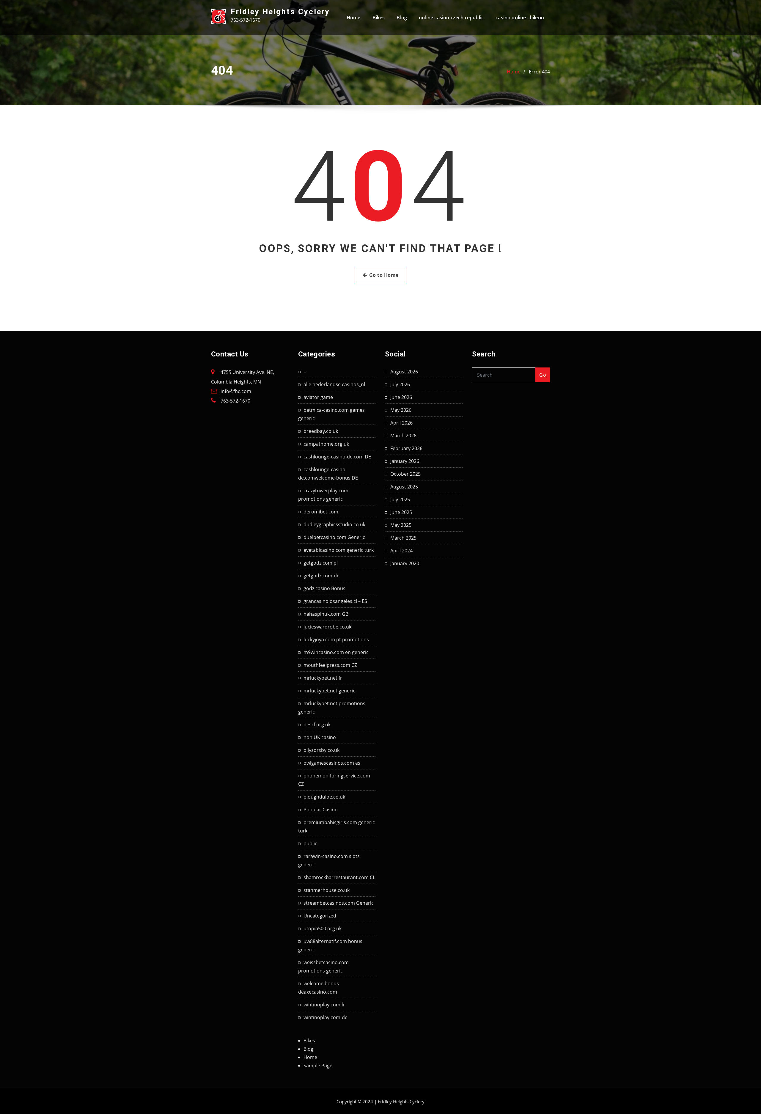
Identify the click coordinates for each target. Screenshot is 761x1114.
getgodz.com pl (321, 563)
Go (542, 375)
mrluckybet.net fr (323, 678)
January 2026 (404, 461)
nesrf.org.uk (317, 724)
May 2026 (400, 410)
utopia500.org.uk (323, 928)
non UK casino (320, 737)
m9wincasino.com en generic (336, 652)
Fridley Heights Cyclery (280, 11)
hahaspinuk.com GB (326, 614)
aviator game (318, 397)
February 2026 (406, 448)
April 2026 (401, 422)
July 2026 (400, 384)
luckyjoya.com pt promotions (336, 639)
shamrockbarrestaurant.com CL (339, 877)
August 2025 (404, 486)
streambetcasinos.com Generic (339, 903)
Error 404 (539, 71)
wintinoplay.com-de (326, 1017)
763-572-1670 (235, 400)
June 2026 (401, 397)
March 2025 (403, 538)
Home (354, 17)
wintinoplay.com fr (324, 1004)
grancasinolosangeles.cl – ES (335, 601)
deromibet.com (321, 511)
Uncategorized (320, 915)
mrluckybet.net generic (329, 690)
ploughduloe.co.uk (324, 797)
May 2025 (400, 525)
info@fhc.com (236, 391)
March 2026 (403, 435)
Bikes (378, 17)
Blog (402, 17)
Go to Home (384, 275)
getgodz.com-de (321, 575)
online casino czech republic (451, 17)
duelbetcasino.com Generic (334, 537)
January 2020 (404, 563)
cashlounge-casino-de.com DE (337, 456)
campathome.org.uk (326, 444)
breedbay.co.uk (321, 431)
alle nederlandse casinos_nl (334, 384)
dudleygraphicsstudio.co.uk (334, 524)
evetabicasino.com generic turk (339, 550)
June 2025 (401, 512)
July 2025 (400, 499)
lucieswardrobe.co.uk (327, 626)
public (310, 843)
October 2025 (405, 474)
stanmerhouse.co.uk (327, 890)
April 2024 (401, 550)
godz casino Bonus (324, 588)
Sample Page (318, 1065)
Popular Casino (321, 809)
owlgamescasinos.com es (332, 763)
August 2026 (404, 371)
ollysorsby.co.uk (321, 750)
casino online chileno (520, 17)
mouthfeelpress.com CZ (330, 665)
